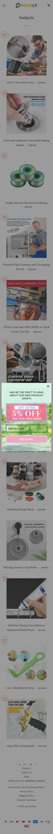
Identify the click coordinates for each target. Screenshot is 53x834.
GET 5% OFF (26, 439)
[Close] (48, 386)
